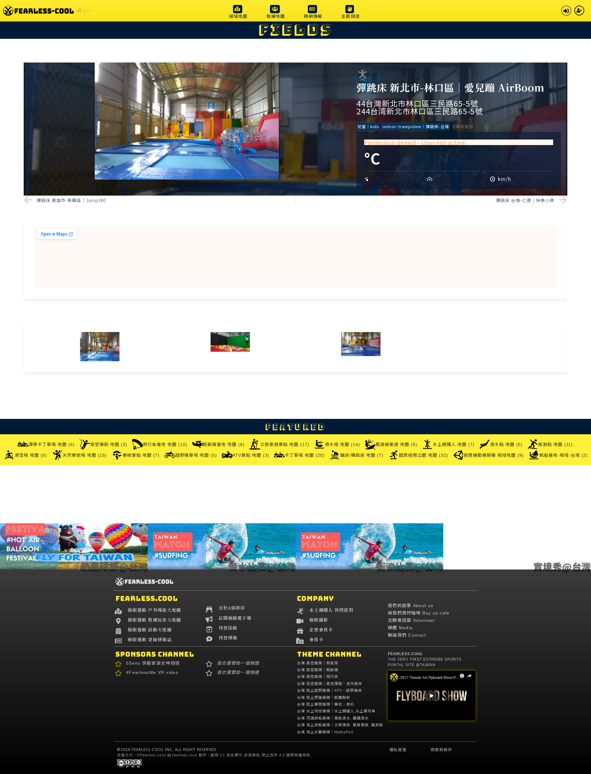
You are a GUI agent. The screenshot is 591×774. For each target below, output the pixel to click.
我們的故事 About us (410, 605)
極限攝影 (318, 620)
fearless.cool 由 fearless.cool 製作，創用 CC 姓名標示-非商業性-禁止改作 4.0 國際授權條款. (224, 754)
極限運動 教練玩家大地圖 (154, 620)
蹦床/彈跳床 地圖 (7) (362, 455)
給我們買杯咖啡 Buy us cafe (419, 612)
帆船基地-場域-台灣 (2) (563, 455)
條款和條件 (441, 749)
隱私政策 (398, 749)
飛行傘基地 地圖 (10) (165, 444)
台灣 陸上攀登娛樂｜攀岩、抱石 (325, 704)
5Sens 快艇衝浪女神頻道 (153, 663)
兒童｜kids (368, 126)
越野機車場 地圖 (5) (196, 455)
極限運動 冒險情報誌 (150, 639)
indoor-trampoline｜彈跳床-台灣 (416, 126)
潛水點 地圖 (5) (506, 444)
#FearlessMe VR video (152, 672)
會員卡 (316, 639)
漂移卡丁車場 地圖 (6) (51, 444)
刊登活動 (228, 628)
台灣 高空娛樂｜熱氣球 (317, 663)
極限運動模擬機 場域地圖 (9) (494, 455)
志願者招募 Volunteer (411, 620)
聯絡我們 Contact (407, 635)
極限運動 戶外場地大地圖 (154, 610)
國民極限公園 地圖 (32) (423, 455)
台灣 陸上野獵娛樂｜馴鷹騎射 (323, 697)
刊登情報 (228, 637)
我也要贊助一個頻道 (238, 663)
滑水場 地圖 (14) (342, 444)
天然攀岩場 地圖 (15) (84, 455)
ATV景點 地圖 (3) (250, 455)
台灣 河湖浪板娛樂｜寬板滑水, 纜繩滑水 (333, 718)
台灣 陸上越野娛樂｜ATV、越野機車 (329, 690)
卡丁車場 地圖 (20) (305, 455)
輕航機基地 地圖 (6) (224, 444)
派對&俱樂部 (232, 608)
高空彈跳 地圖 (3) (108, 444)
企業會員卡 (321, 629)
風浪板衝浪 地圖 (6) (396, 444)
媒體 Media (400, 627)
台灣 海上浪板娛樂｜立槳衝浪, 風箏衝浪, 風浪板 (340, 725)
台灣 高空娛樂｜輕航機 (317, 670)
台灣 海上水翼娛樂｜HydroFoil (325, 732)
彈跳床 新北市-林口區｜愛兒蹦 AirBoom (450, 87)
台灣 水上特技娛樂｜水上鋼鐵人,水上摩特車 (336, 711)
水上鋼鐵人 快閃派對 (331, 610)
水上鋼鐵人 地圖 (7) (454, 444)
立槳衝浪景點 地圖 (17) (284, 444)
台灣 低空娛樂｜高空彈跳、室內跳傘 (329, 684)
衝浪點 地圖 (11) (555, 444)
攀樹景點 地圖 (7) (141, 455)
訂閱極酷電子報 (235, 618)
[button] (238, 11)
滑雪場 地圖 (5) (30, 455)
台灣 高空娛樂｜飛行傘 (317, 677)
